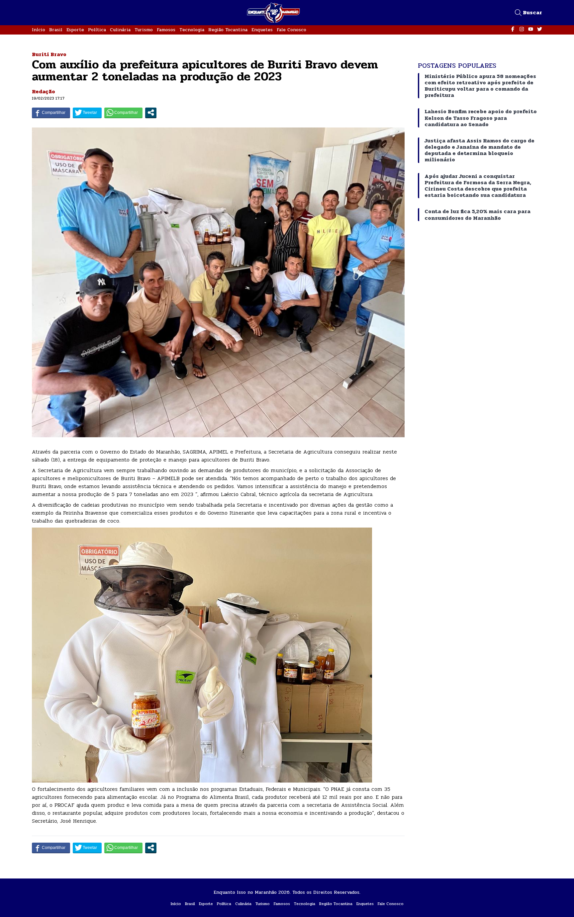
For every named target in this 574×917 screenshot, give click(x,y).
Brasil (55, 29)
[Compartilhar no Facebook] (51, 113)
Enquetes (262, 29)
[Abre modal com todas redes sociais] (150, 113)
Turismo (144, 29)
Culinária (120, 29)
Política (97, 29)
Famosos (166, 29)
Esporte (75, 29)
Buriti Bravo (49, 54)
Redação (43, 91)
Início (38, 29)
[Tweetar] (87, 113)
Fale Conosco (291, 29)
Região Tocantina (227, 29)
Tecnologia (191, 29)
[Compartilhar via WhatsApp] (123, 113)
